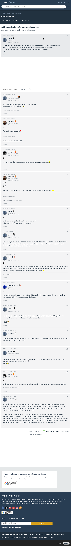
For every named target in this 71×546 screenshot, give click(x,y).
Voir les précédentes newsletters (11, 527)
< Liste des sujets (64, 431)
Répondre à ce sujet (52, 431)
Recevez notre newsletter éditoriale (13, 519)
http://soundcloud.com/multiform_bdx (12, 141)
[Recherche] (3, 6)
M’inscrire (41, 523)
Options (38, 431)
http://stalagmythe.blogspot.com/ (11, 387)
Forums (21, 20)
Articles (8, 20)
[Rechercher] (30, 89)
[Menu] (68, 6)
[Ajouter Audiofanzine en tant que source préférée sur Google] (10, 483)
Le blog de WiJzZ (7, 274)
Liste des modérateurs (36, 434)
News (3, 20)
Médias (15, 20)
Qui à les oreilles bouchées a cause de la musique (20, 27)
